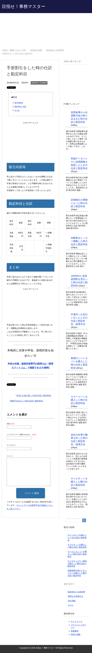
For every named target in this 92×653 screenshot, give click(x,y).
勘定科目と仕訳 (20, 106)
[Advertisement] (46, 31)
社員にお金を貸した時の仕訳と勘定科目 (33, 396)
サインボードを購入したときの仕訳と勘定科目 (77, 537)
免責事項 (74, 631)
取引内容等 (18, 103)
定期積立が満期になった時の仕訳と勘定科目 (79, 203)
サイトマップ (76, 621)
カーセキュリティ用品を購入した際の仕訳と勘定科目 (77, 563)
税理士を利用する (75, 596)
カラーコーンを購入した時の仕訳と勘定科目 (79, 399)
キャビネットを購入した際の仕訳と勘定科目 (79, 481)
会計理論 (71, 601)
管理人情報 (75, 634)
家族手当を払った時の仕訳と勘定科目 (26, 401)
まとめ (17, 110)
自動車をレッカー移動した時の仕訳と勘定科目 (79, 241)
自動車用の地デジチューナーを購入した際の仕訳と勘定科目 (77, 573)
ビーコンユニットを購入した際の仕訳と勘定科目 (77, 554)
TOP (14, 50)
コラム (71, 605)
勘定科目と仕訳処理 (39, 83)
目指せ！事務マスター (23, 6)
